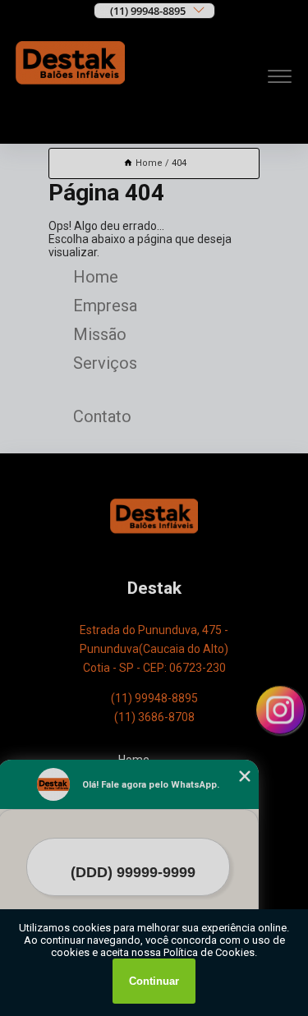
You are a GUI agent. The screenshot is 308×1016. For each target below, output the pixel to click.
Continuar (154, 981)
